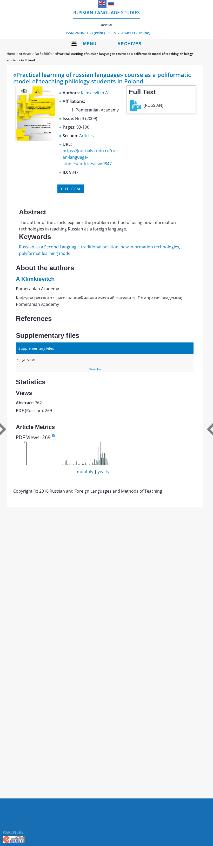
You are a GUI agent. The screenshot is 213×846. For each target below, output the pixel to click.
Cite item (70, 188)
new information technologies (150, 247)
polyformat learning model (45, 253)
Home (11, 53)
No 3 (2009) (43, 53)
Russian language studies (106, 18)
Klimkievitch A (94, 93)
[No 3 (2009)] (35, 139)
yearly (103, 471)
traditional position (99, 247)
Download (96, 369)
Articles (86, 135)
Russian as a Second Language (49, 247)
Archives (129, 44)
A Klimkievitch (35, 279)
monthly (85, 471)
